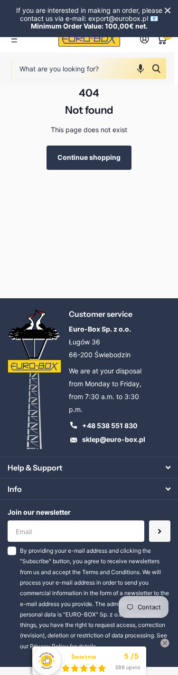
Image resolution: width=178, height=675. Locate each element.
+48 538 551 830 (110, 425)
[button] (140, 68)
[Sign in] (144, 39)
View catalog (16, 39)
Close (167, 10)
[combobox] (89, 68)
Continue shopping (89, 157)
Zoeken (156, 68)
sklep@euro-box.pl (113, 439)
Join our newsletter (39, 512)
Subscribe (159, 531)
